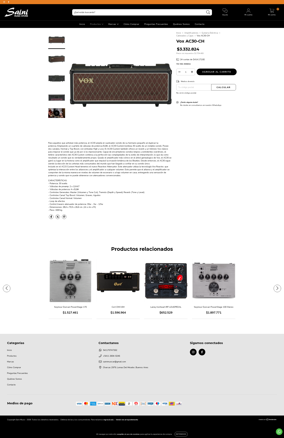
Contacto (200, 24)
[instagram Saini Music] (4, 2)
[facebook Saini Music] (9, 2)
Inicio (82, 24)
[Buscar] (208, 12)
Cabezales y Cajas (184, 35)
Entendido (181, 434)
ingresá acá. (108, 419)
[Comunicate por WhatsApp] (279, 431)
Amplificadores (191, 32)
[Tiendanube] (267, 420)
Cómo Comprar (131, 24)
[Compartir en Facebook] (51, 218)
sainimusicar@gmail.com (114, 361)
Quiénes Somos (181, 24)
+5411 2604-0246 (111, 356)
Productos (96, 24)
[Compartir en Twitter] (57, 218)
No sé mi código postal (186, 93)
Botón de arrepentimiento (127, 419)
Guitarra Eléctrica (210, 32)
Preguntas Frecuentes (156, 24)
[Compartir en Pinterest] (64, 218)
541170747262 (110, 350)
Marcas (112, 24)
